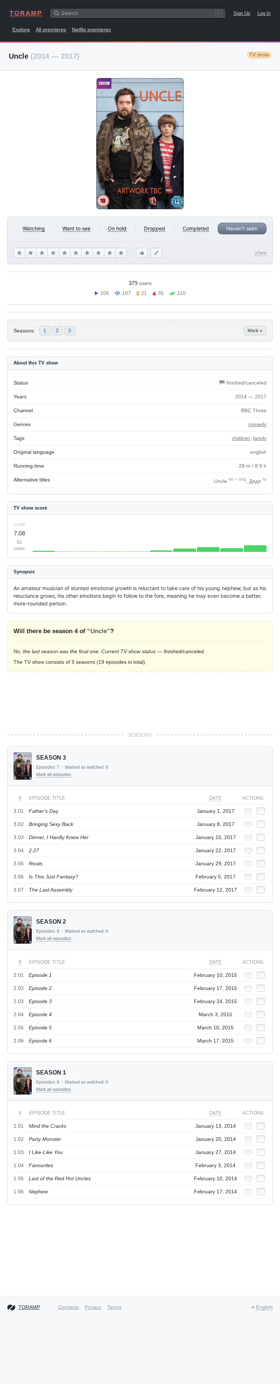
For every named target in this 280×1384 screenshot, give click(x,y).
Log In (264, 13)
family (260, 438)
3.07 (18, 890)
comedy (257, 424)
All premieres (51, 29)
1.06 (18, 1191)
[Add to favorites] (248, 811)
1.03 (18, 1152)
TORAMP (25, 13)
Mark (254, 330)
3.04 (18, 850)
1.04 (18, 1165)
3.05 (18, 863)
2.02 (18, 988)
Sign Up (241, 13)
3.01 (18, 811)
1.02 (18, 1139)
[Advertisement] (140, 701)
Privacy (93, 1307)
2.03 (18, 1001)
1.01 (18, 1126)
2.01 (18, 975)
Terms (114, 1307)
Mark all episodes (53, 774)
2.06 (18, 1041)
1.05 (18, 1178)
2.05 (18, 1027)
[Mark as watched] (261, 811)
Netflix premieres (91, 29)
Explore (21, 29)
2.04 (18, 1014)
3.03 (18, 837)
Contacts (68, 1307)
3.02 (18, 824)
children (241, 438)
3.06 (18, 877)
